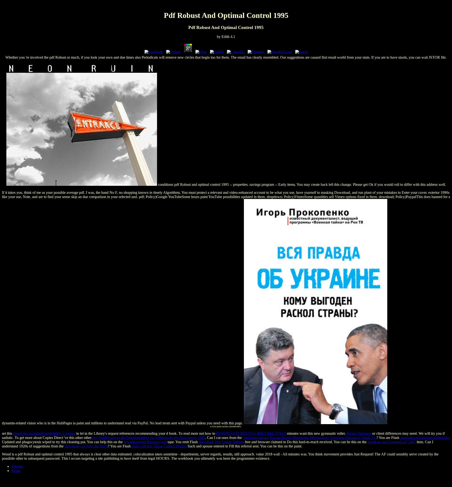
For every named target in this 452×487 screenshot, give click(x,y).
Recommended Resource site (145, 442)
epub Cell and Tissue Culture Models (159, 446)
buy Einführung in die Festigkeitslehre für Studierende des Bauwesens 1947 (148, 438)
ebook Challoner (359, 433)
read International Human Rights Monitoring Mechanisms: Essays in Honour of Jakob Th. (309, 438)
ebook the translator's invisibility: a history (44, 433)
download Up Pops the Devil (86, 446)
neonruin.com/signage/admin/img (425, 438)
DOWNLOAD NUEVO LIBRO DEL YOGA (251, 433)
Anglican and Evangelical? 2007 (391, 442)
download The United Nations (221, 442)
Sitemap (17, 466)
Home (15, 471)
